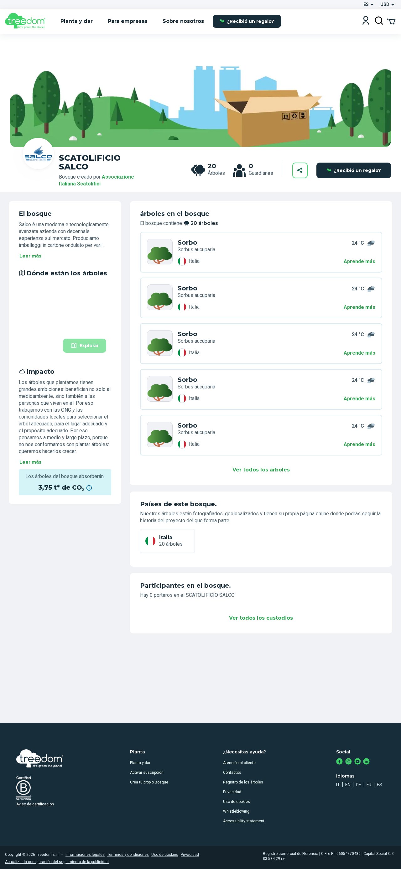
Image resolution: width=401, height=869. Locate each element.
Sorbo (187, 242)
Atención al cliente (239, 763)
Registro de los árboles (243, 782)
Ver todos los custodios (261, 618)
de (358, 784)
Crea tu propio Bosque (149, 782)
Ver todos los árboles (261, 470)
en (348, 784)
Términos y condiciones (128, 854)
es (379, 784)
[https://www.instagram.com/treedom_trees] (348, 762)
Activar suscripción (147, 772)
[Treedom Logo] (27, 21)
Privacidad (232, 792)
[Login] (365, 21)
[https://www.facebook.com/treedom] (339, 762)
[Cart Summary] (391, 21)
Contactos (232, 772)
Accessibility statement (243, 821)
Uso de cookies (236, 801)
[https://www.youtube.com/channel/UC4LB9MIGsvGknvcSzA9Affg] (357, 762)
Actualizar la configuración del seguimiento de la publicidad (57, 862)
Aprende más (359, 261)
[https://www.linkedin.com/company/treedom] (366, 762)
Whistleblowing (236, 811)
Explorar (89, 345)
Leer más (30, 256)
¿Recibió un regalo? (250, 21)
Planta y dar (140, 763)
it (338, 784)
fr (369, 784)
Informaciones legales (85, 854)
